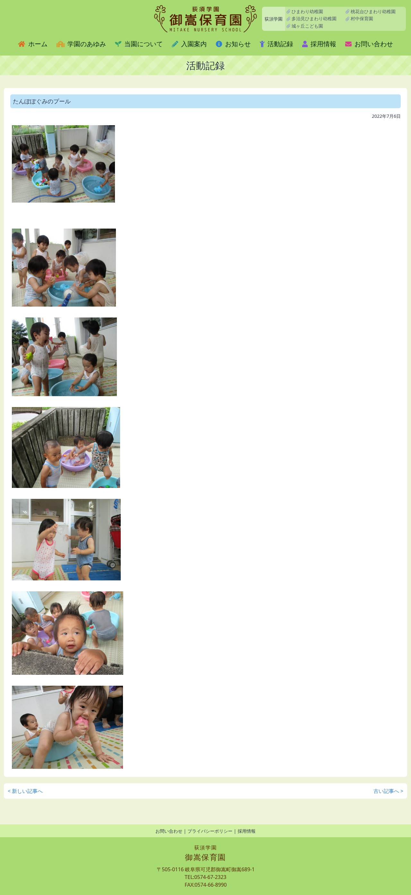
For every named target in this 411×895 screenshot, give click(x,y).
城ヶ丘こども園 (306, 26)
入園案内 (193, 43)
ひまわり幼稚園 (306, 11)
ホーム (37, 43)
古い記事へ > (388, 791)
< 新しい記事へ (25, 791)
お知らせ (237, 43)
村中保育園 (361, 18)
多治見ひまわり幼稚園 (313, 18)
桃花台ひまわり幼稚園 (372, 11)
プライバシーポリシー (210, 831)
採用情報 (322, 43)
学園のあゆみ (86, 43)
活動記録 (279, 43)
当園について (143, 43)
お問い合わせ (373, 43)
